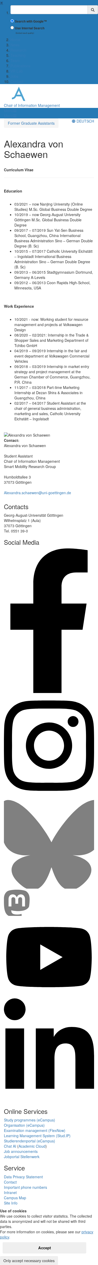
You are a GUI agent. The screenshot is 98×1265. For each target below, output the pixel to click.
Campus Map (15, 1197)
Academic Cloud (32, 1146)
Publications (20, 65)
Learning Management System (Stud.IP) (37, 1135)
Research (18, 50)
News (15, 44)
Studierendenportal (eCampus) (29, 1140)
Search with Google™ (31, 21)
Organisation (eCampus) (24, 1125)
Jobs (14, 76)
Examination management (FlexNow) (34, 1130)
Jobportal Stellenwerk (21, 1156)
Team (15, 60)
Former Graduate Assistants (31, 123)
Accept (44, 1248)
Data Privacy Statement (23, 1176)
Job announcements (21, 1151)
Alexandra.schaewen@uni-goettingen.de (37, 492)
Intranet (10, 1192)
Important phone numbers (25, 1187)
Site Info (11, 1203)
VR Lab (16, 71)
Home (15, 39)
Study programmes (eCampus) (29, 1120)
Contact (16, 81)
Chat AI (10, 1146)
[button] (10, 110)
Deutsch (85, 121)
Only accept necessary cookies (29, 1260)
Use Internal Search (29, 28)
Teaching (18, 55)
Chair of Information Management (32, 105)
